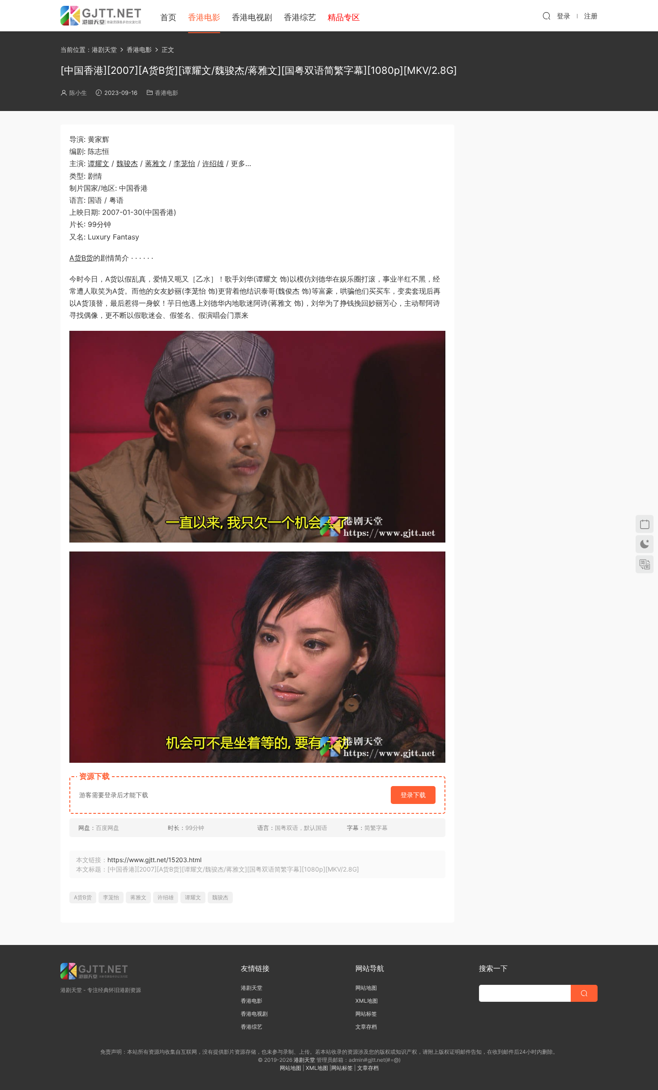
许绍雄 (213, 163)
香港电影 (204, 17)
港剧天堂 (251, 987)
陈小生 (78, 92)
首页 (168, 17)
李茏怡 (184, 163)
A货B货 (81, 257)
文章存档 (366, 1026)
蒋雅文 (156, 163)
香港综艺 (300, 17)
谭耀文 (98, 163)
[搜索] (546, 15)
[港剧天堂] (100, 15)
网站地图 (366, 987)
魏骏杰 (127, 163)
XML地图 (366, 1000)
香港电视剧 (252, 17)
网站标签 (366, 1013)
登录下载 (413, 795)
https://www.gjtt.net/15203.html (154, 859)
